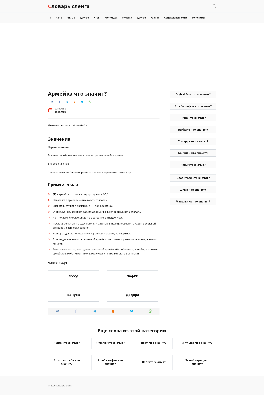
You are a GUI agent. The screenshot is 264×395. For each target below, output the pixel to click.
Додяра (132, 294)
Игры (97, 17)
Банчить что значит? (193, 153)
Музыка (127, 17)
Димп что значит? (193, 189)
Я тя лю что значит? (110, 343)
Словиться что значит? (193, 178)
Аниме (71, 17)
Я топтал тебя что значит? (67, 362)
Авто (59, 17)
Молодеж (111, 17)
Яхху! (73, 276)
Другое (84, 17)
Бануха (73, 294)
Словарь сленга (69, 6)
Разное (155, 17)
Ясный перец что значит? (197, 362)
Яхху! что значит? (153, 343)
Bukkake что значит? (193, 129)
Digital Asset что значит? (193, 94)
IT (50, 17)
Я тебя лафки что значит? (193, 106)
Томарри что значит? (193, 141)
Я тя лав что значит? (197, 343)
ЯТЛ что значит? (154, 362)
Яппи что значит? (193, 165)
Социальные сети (175, 17)
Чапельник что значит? (193, 201)
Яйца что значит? (193, 118)
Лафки (132, 276)
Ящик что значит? (67, 343)
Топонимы (198, 17)
